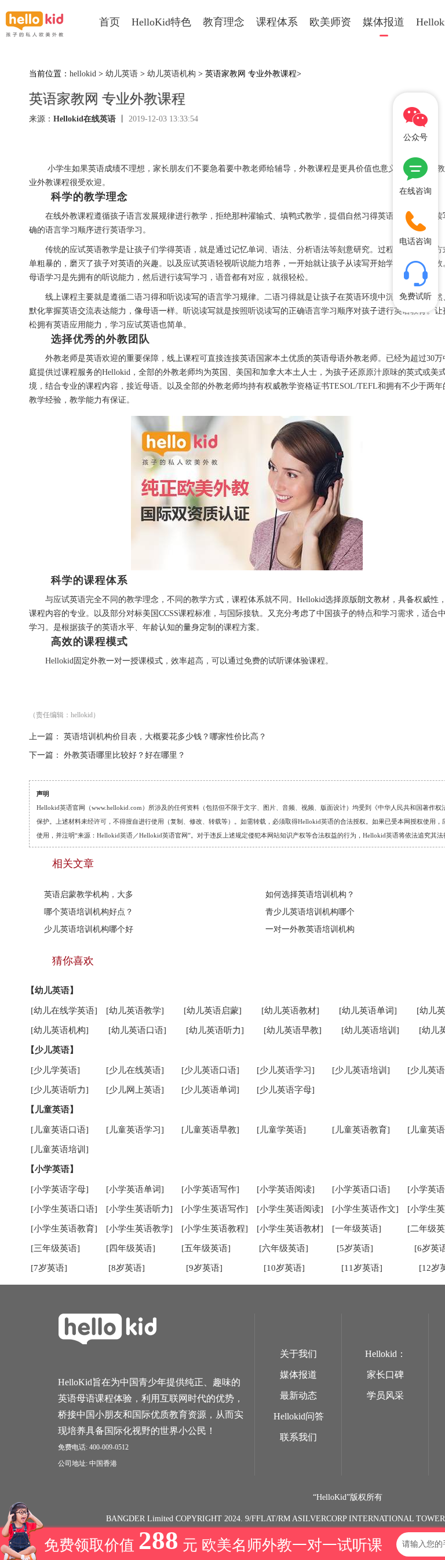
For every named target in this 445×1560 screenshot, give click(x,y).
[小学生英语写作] (214, 1209)
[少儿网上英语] (135, 1089)
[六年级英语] (283, 1248)
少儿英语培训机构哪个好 (88, 929)
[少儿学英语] (55, 1070)
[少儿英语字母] (286, 1089)
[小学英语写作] (210, 1189)
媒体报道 (383, 22)
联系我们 (298, 1437)
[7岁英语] (49, 1268)
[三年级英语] (55, 1248)
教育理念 (224, 22)
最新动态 (298, 1395)
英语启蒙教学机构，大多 (88, 894)
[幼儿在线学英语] (64, 1010)
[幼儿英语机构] (60, 1030)
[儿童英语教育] (361, 1129)
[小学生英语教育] (64, 1228)
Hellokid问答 (298, 1416)
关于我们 (298, 1354)
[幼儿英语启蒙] (213, 1010)
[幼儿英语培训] (370, 1030)
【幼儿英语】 (52, 990)
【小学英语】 (52, 1169)
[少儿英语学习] (286, 1070)
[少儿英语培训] (361, 1070)
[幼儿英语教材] (290, 1010)
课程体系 (277, 22)
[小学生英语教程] (214, 1228)
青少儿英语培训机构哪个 (310, 912)
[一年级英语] (356, 1228)
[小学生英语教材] (290, 1228)
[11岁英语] (361, 1268)
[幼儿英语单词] (368, 1010)
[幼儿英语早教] (293, 1030)
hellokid (83, 73)
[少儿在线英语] (135, 1070)
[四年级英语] (130, 1248)
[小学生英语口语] (64, 1209)
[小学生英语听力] (139, 1209)
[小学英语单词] (135, 1189)
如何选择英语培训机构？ (310, 894)
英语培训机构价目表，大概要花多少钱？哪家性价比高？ (165, 736)
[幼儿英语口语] (137, 1030)
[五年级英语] (206, 1248)
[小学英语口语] (361, 1189)
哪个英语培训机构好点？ (88, 912)
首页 (109, 22)
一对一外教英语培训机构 (310, 929)
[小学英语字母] (60, 1189)
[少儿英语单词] (210, 1089)
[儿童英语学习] (135, 1129)
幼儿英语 (121, 73)
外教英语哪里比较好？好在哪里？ (124, 755)
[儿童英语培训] (60, 1149)
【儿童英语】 (52, 1109)
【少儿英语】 (52, 1049)
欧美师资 (330, 22)
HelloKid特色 (161, 22)
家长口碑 (385, 1375)
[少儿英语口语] (210, 1070)
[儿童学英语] (281, 1129)
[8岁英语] (126, 1268)
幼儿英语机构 (171, 73)
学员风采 (385, 1395)
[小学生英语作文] (365, 1209)
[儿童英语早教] (210, 1129)
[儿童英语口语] (60, 1129)
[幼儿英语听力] (215, 1030)
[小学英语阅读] (286, 1189)
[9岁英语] (204, 1268)
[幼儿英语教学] (135, 1010)
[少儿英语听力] (60, 1089)
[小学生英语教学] (139, 1228)
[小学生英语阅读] (290, 1209)
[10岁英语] (284, 1268)
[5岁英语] (355, 1248)
